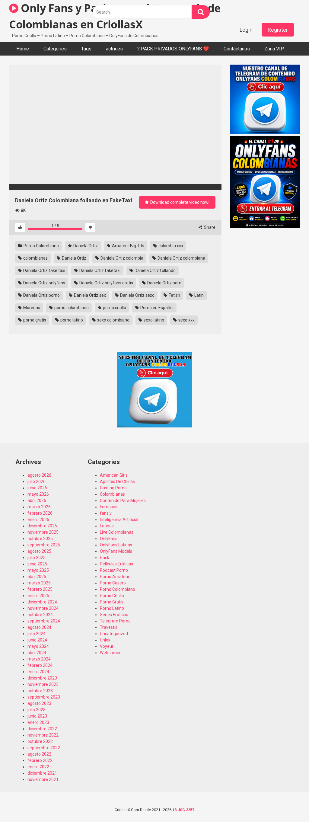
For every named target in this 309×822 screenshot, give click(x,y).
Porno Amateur (114, 576)
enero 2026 (38, 519)
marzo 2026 (39, 506)
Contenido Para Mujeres (123, 500)
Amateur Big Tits (127, 245)
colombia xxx (170, 245)
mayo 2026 (38, 494)
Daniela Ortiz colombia (121, 258)
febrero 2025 (40, 589)
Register (278, 30)
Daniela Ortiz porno (41, 295)
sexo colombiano (112, 320)
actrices (114, 49)
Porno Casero (113, 583)
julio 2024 (36, 633)
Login (246, 30)
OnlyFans (108, 538)
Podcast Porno (114, 570)
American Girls (114, 475)
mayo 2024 (38, 646)
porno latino (71, 320)
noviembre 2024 (43, 608)
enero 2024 (38, 671)
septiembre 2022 (43, 747)
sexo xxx (186, 320)
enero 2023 (38, 722)
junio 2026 (37, 487)
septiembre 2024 (43, 621)
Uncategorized (114, 633)
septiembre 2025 (43, 544)
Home (22, 49)
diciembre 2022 (42, 728)
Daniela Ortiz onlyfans (43, 282)
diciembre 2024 (42, 602)
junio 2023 (37, 716)
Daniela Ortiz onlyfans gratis (105, 282)
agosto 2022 (39, 754)
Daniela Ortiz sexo (136, 295)
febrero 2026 (40, 513)
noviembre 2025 (43, 532)
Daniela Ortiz (85, 245)
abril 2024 (36, 652)
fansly (106, 513)
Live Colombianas (116, 532)
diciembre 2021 (42, 773)
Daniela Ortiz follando (155, 270)
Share (209, 227)
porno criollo (114, 307)
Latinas (107, 525)
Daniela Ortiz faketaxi (99, 270)
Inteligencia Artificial (119, 519)
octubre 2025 (40, 538)
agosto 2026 (39, 475)
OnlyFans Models (116, 551)
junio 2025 (37, 563)
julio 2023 (36, 709)
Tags (86, 49)
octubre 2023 (40, 690)
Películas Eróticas (116, 563)
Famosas (108, 506)
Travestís (108, 627)
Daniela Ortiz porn (163, 282)
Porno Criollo (112, 595)
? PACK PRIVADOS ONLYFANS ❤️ (173, 49)
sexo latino (153, 320)
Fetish (174, 295)
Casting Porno (113, 487)
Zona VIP (274, 49)
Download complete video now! (179, 202)
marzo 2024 (39, 659)
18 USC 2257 (183, 810)
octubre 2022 (40, 741)
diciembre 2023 (42, 678)
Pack (104, 557)
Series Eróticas (114, 614)
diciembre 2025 (42, 525)
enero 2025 (38, 595)
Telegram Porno (115, 621)
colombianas (35, 258)
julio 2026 (36, 481)
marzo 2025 (39, 583)
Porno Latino (112, 608)
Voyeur (106, 646)
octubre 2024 (40, 614)
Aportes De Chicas (117, 481)
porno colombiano (71, 307)
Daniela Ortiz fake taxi (43, 270)
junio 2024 (37, 640)
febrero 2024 (40, 665)
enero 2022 (38, 766)
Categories (55, 49)
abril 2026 (36, 500)
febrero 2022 (40, 760)
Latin (198, 295)
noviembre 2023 (43, 684)
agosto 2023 (39, 703)
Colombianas (112, 494)
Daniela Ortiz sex (89, 295)
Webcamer (110, 652)
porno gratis (34, 320)
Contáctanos (237, 49)
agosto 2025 (39, 551)
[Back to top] (289, 804)
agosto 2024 (39, 627)
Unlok (105, 640)
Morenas (31, 307)
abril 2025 (36, 576)
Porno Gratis (111, 602)
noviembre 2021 (43, 779)
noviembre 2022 (43, 735)
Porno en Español (156, 307)
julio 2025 (36, 557)
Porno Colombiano (41, 245)
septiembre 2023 (43, 697)
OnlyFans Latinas (116, 544)
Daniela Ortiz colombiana (181, 258)
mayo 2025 (38, 570)
